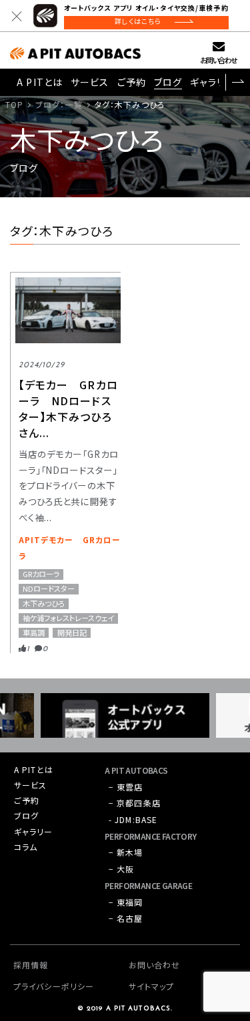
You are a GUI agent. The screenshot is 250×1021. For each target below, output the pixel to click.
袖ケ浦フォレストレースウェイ (68, 618)
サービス (90, 82)
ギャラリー (212, 82)
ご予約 (131, 82)
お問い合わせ (218, 60)
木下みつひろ (44, 603)
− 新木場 (126, 852)
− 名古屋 (126, 918)
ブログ (168, 82)
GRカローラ (41, 574)
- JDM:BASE (133, 819)
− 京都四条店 (135, 802)
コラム (25, 846)
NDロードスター (49, 589)
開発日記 (72, 633)
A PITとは (40, 82)
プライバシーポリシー (53, 986)
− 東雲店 (126, 786)
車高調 (34, 633)
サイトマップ (152, 986)
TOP (14, 104)
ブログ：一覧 (59, 104)
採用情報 (30, 964)
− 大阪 (121, 868)
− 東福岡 (126, 902)
